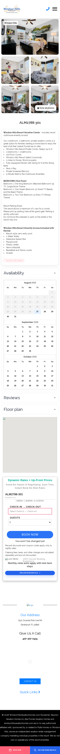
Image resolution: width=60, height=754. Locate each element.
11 (45, 337)
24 (37, 346)
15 (23, 341)
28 (45, 312)
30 (8, 317)
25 (45, 346)
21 (15, 346)
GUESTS (15, 517)
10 (37, 337)
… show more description (14, 261)
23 (30, 346)
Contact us (30, 681)
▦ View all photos (45, 108)
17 (37, 341)
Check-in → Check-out (25, 507)
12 (52, 337)
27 (37, 312)
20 (8, 346)
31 (15, 317)
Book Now (30, 534)
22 (23, 346)
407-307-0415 (30, 638)
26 (52, 346)
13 (8, 341)
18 (45, 341)
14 (15, 341)
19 (52, 341)
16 (30, 341)
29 (52, 312)
